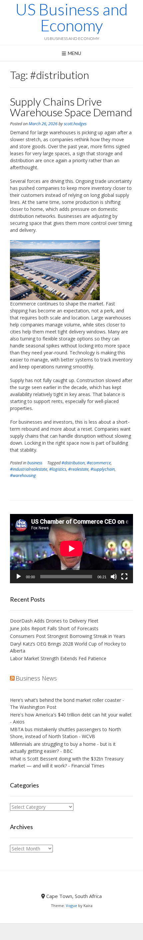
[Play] (18, 576)
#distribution (73, 463)
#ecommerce (99, 463)
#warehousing (23, 475)
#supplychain (102, 469)
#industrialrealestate (28, 469)
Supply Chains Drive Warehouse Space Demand (71, 107)
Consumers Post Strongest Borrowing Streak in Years (67, 636)
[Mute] (113, 576)
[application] (71, 548)
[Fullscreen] (124, 576)
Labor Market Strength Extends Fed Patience (58, 658)
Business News (36, 678)
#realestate (78, 469)
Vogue (71, 905)
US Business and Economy (71, 17)
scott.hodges (75, 124)
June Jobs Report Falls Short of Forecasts (54, 628)
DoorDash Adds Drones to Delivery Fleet (55, 621)
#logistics (57, 469)
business (34, 463)
